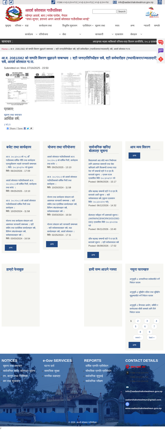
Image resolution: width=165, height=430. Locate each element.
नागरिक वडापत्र (52, 376)
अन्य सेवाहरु (133, 30)
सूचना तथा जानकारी (100, 30)
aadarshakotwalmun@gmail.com (143, 399)
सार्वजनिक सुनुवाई (94, 376)
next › (138, 337)
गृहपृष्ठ (8, 25)
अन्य (10, 247)
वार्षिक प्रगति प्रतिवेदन (97, 365)
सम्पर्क (157, 25)
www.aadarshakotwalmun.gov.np (143, 408)
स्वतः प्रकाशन (119, 30)
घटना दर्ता (49, 365)
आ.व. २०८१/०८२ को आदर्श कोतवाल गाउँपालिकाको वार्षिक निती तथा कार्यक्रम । (21, 204)
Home (5, 49)
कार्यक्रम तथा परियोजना (45, 30)
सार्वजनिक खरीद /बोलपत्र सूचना (19, 370)
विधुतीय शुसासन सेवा (69, 30)
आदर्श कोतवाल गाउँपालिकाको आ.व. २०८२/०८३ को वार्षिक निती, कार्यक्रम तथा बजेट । (21, 184)
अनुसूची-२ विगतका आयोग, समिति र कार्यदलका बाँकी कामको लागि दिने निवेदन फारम (144, 309)
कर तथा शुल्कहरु (11, 381)
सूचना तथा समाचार (13, 114)
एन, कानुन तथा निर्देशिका (15, 376)
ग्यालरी (147, 25)
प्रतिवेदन (87, 25)
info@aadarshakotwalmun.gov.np (143, 391)
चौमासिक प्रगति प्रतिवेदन (98, 370)
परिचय (18, 25)
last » (152, 337)
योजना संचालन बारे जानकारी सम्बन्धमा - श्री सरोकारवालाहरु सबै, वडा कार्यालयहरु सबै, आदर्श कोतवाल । (62, 228)
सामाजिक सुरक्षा (51, 370)
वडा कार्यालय (29, 30)
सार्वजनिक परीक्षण (94, 381)
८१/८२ (7, 124)
